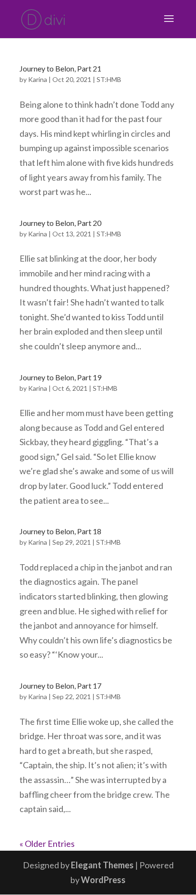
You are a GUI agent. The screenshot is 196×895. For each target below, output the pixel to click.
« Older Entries (47, 843)
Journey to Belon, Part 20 (60, 222)
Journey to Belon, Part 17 (60, 685)
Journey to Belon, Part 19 (60, 377)
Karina (37, 79)
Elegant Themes (102, 865)
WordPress (103, 880)
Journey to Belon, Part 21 (60, 68)
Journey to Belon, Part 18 (60, 531)
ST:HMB (109, 79)
